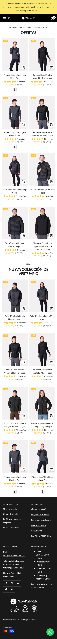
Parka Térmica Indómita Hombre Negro (15, 317)
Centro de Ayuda (10, 514)
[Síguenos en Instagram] (12, 583)
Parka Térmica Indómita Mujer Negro (15, 191)
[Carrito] (52, 18)
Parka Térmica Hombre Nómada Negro (14, 245)
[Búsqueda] (9, 18)
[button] (10, 81)
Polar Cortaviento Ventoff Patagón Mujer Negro (42, 425)
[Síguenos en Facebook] (6, 583)
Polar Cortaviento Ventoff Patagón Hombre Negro (15, 425)
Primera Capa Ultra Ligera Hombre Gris (15, 134)
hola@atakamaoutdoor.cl (14, 555)
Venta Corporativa (11, 527)
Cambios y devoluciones (41, 520)
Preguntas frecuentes (40, 514)
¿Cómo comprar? (38, 509)
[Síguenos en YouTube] (18, 583)
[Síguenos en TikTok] (6, 589)
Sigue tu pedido (10, 509)
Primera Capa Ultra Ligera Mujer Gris (15, 76)
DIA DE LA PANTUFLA (41, 536)
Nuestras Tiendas (38, 525)
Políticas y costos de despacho (12, 521)
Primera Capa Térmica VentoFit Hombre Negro (42, 134)
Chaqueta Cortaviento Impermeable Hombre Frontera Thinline (42, 246)
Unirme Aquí (8, 576)
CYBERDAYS (36, 530)
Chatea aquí (19, 567)
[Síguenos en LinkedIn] (12, 589)
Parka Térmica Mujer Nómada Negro (42, 191)
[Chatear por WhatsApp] (50, 632)
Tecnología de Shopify (28, 620)
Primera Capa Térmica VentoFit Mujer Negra (42, 76)
